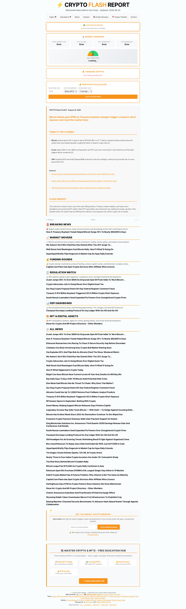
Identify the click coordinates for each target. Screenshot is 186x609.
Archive (134, 17)
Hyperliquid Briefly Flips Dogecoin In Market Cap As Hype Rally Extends (79, 254)
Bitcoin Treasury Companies (101, 600)
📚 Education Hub (90, 594)
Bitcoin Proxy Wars (118, 600)
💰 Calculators (103, 594)
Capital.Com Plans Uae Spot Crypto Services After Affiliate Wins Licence (80, 267)
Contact (86, 17)
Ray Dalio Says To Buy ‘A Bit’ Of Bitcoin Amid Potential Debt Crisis (76, 379)
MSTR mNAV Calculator (99, 596)
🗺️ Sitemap (98, 602)
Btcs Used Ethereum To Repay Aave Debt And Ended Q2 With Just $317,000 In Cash (85, 444)
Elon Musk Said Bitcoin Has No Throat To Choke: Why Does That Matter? (80, 383)
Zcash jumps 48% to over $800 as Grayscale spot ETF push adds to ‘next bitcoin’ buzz (84, 181)
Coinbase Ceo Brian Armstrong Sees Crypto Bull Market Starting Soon (79, 348)
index (81, 605)
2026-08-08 (104, 605)
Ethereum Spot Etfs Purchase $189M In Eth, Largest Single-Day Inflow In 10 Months (85, 470)
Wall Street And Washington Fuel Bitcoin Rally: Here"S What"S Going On (79, 249)
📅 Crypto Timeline (119, 17)
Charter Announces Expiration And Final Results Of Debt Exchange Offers (80, 493)
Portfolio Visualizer (128, 596)
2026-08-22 (87, 605)
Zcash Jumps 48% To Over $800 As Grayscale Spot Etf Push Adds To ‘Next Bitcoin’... (85, 280)
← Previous (49, 220)
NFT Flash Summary (98, 598)
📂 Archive (107, 602)
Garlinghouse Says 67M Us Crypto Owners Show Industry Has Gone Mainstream (83, 484)
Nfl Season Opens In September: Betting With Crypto (71, 401)
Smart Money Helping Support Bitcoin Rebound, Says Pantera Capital (78, 405)
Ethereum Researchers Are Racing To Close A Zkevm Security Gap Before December (86, 343)
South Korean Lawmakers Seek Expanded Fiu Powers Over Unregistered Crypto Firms (86, 297)
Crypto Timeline (84, 600)
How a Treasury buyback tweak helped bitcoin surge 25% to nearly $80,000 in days (83, 174)
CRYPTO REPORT (93, 4)
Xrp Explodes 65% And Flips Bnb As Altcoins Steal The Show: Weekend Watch (82, 352)
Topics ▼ (52, 17)
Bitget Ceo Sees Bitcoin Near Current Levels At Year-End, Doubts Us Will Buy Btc (84, 374)
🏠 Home (80, 594)
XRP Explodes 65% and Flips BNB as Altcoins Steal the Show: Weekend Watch (81, 188)
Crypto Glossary (72, 600)
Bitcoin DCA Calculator (60, 596)
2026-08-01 (113, 605)
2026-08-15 (96, 605)
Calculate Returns (93, 97)
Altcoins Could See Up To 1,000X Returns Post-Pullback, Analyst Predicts (80, 392)
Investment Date (85, 88)
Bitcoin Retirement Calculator (79, 596)
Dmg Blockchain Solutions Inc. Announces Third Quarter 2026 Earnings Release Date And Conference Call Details (88, 424)
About (77, 17)
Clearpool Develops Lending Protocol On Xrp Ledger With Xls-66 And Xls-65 (82, 310)
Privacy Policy (93, 535)
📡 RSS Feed (88, 602)
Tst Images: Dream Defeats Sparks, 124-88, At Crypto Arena (74, 453)
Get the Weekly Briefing (108, 527)
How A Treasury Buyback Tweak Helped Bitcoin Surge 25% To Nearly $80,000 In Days (86, 232)
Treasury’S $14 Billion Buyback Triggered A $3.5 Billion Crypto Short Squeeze (82, 293)
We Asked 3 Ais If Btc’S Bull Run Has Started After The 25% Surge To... (79, 245)
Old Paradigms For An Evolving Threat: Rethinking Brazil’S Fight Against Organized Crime (87, 439)
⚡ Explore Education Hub (93, 581)
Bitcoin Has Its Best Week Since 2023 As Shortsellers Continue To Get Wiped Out (84, 414)
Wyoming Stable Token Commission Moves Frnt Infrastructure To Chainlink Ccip (84, 497)
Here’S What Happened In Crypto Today (64, 370)
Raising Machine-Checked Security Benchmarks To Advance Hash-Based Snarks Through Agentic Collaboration (92, 502)
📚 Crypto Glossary (100, 17)
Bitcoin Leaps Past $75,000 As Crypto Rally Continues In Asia (75, 466)
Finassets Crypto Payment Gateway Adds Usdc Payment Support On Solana (81, 419)
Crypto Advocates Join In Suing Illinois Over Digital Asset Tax (75, 284)
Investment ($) (54, 88)
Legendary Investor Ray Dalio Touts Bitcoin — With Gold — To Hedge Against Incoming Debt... (90, 410)
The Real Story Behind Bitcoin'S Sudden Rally (67, 462)
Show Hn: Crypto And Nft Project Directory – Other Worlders (74, 323)
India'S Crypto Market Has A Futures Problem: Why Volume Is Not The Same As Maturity (87, 475)
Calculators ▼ (65, 17)
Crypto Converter (114, 596)
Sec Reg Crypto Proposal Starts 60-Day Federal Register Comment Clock (80, 289)
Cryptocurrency (70, 88)
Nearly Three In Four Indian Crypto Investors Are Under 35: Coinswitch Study (82, 457)
